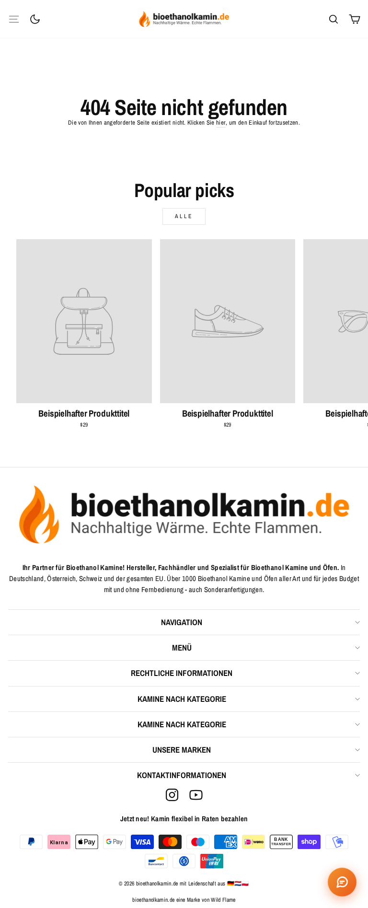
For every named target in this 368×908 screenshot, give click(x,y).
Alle (184, 216)
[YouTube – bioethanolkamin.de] (196, 795)
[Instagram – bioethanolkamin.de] (172, 795)
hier (221, 122)
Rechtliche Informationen (181, 672)
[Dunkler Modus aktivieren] (35, 19)
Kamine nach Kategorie (182, 698)
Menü (182, 647)
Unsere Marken (181, 749)
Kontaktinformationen (181, 774)
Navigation (181, 622)
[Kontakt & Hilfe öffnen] (342, 882)
